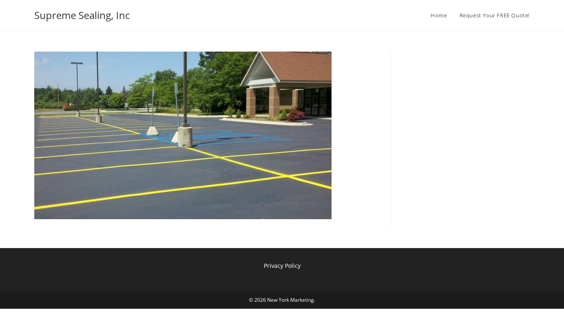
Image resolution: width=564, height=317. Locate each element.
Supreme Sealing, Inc (82, 15)
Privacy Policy (282, 266)
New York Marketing (290, 299)
